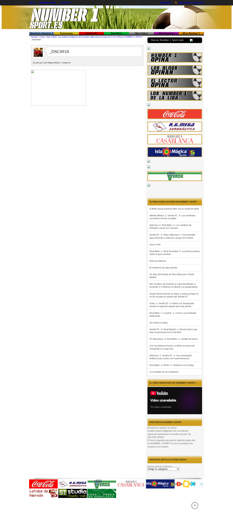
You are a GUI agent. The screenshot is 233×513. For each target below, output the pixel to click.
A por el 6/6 (155, 245)
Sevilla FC (91, 33)
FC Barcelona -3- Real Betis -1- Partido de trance (173, 339)
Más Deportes (166, 33)
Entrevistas (66, 33)
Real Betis (116, 33)
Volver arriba (194, 505)
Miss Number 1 (191, 33)
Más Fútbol (141, 33)
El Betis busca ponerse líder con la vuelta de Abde (174, 209)
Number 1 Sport (38, 37)
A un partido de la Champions (164, 372)
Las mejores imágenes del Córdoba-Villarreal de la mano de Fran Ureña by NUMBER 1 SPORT (100, 37)
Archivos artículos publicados (159, 466)
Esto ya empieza (157, 261)
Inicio (32, 3)
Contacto (65, 3)
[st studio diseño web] (72, 497)
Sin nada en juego (158, 323)
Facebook (165, 3)
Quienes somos (47, 3)
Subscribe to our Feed (191, 3)
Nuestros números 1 (41, 33)
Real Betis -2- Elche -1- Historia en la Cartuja (171, 365)
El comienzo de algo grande (163, 268)
